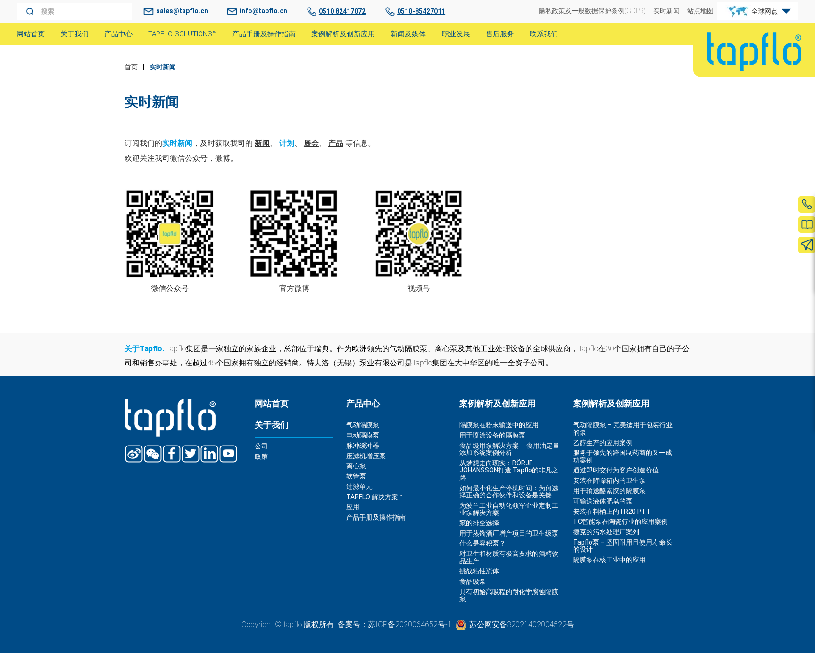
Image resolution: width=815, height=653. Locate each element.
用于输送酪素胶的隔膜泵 (609, 491)
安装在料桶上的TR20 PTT (612, 511)
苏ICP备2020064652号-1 (410, 624)
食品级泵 (472, 581)
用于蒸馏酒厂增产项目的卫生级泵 (508, 533)
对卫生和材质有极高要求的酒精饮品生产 (508, 557)
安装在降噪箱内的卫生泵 (609, 480)
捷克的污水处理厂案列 (606, 532)
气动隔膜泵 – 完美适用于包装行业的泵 (623, 428)
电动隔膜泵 (362, 435)
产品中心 (363, 403)
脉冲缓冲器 (362, 445)
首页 (131, 67)
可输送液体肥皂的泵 (602, 501)
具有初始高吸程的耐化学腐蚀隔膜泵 (508, 595)
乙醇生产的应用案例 (602, 442)
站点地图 (700, 11)
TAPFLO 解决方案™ (374, 497)
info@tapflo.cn (263, 11)
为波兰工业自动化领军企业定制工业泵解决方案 (508, 509)
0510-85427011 (421, 11)
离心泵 (356, 466)
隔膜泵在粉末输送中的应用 (499, 425)
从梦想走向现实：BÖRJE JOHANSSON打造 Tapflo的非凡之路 (508, 470)
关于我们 (272, 425)
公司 (261, 446)
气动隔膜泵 (362, 425)
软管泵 (356, 476)
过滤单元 (359, 486)
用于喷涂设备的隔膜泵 (492, 435)
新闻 (262, 143)
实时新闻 (666, 11)
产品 (335, 143)
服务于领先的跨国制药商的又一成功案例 (622, 456)
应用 (352, 507)
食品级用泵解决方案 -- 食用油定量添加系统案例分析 (509, 449)
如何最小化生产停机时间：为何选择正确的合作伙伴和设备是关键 (508, 491)
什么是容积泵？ (482, 543)
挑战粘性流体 (479, 571)
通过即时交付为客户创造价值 (616, 470)
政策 (261, 456)
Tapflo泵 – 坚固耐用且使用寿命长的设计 (622, 545)
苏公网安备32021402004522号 (521, 624)
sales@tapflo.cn (182, 11)
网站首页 (272, 403)
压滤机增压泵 (366, 456)
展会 (311, 143)
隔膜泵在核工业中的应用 (609, 559)
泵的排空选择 (479, 523)
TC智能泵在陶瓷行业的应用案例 (620, 521)
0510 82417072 (342, 11)
